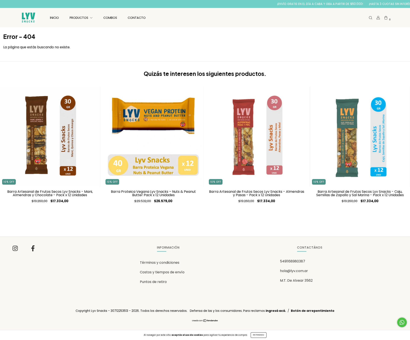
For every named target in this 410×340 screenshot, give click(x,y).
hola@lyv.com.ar (294, 270)
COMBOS (110, 17)
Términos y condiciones (159, 262)
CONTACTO (137, 17)
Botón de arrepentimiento (312, 311)
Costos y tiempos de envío (162, 272)
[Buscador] (370, 17)
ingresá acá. (276, 311)
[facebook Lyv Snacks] (33, 249)
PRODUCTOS (79, 17)
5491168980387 (292, 261)
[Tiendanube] (205, 320)
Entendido (258, 335)
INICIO (54, 17)
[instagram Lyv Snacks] (15, 249)
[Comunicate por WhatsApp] (402, 322)
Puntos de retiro (153, 281)
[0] (386, 17)
